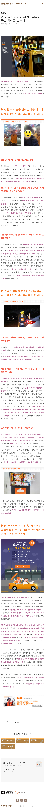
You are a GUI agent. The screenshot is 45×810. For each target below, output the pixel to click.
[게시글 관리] (10, 722)
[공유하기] (7, 722)
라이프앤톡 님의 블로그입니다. (12, 765)
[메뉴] (42, 3)
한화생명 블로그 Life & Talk (14, 3)
